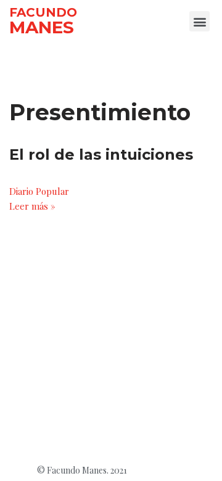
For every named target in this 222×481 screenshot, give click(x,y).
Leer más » (32, 206)
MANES (41, 27)
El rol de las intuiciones (101, 154)
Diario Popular (39, 191)
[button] (199, 21)
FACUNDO (43, 12)
